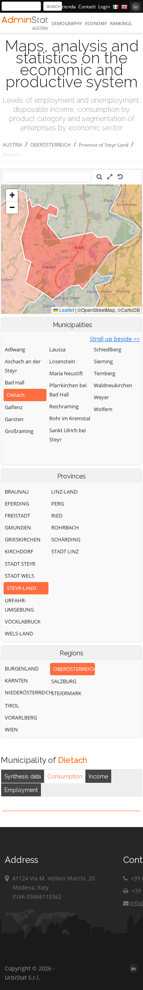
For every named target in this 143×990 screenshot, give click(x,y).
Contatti (87, 6)
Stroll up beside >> (115, 339)
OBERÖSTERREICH (50, 144)
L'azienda (65, 6)
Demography (67, 23)
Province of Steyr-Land (103, 144)
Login (104, 6)
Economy (96, 23)
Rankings (120, 23)
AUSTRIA (12, 144)
